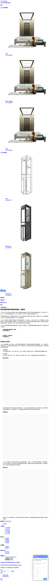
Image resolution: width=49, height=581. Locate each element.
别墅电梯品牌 (10, 567)
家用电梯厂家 (3, 567)
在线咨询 (5, 523)
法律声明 (2, 565)
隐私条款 (6, 565)
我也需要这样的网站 (17, 565)
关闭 (1, 569)
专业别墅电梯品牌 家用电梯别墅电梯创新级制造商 (7, 562)
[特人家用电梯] (3, 1)
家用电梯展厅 (16, 567)
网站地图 (10, 565)
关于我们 (9, 521)
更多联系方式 (6, 576)
